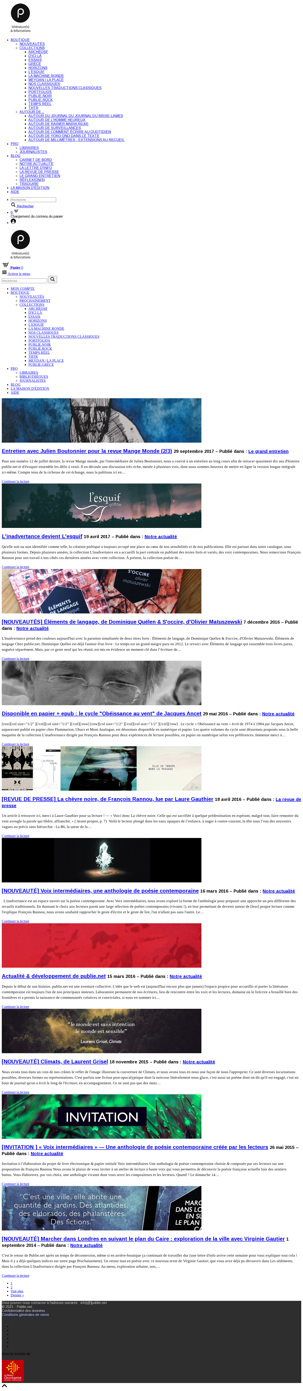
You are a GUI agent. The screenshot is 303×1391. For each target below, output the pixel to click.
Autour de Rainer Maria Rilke (58, 124)
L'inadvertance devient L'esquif (42, 536)
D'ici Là (34, 56)
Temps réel (39, 104)
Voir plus (17, 1291)
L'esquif (36, 72)
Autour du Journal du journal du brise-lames (75, 116)
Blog (15, 156)
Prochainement (35, 300)
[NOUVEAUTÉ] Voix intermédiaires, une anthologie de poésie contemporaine (100, 891)
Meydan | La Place (46, 80)
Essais (35, 60)
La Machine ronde (46, 76)
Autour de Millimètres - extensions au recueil (76, 140)
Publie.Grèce (41, 364)
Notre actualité (36, 164)
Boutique (20, 40)
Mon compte (23, 289)
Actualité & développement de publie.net (54, 976)
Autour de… (32, 112)
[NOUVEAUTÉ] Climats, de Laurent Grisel (55, 1062)
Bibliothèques (34, 376)
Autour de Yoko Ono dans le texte (63, 136)
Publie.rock (40, 100)
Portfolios (40, 92)
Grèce (34, 64)
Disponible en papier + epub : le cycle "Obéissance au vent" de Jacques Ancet (101, 713)
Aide (15, 192)
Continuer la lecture (15, 481)
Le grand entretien (40, 176)
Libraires (29, 148)
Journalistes (33, 152)
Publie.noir (40, 96)
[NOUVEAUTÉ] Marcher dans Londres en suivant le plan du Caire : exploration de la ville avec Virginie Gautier (143, 1239)
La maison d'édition (30, 188)
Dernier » (17, 1295)
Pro (14, 144)
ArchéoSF (38, 52)
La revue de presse (39, 172)
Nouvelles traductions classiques (65, 88)
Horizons (37, 68)
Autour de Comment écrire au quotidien (69, 132)
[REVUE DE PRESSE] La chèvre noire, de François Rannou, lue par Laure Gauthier (107, 799)
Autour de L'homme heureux (56, 120)
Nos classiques (44, 84)
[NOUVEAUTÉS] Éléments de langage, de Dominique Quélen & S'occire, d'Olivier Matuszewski (122, 622)
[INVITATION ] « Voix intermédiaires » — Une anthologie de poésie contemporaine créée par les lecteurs (135, 1147)
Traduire (29, 184)
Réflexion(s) (32, 180)
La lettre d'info (36, 168)
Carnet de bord (36, 160)
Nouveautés (32, 44)
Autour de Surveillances (54, 128)
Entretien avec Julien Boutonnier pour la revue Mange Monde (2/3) (87, 451)
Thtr (33, 108)
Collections (32, 48)
